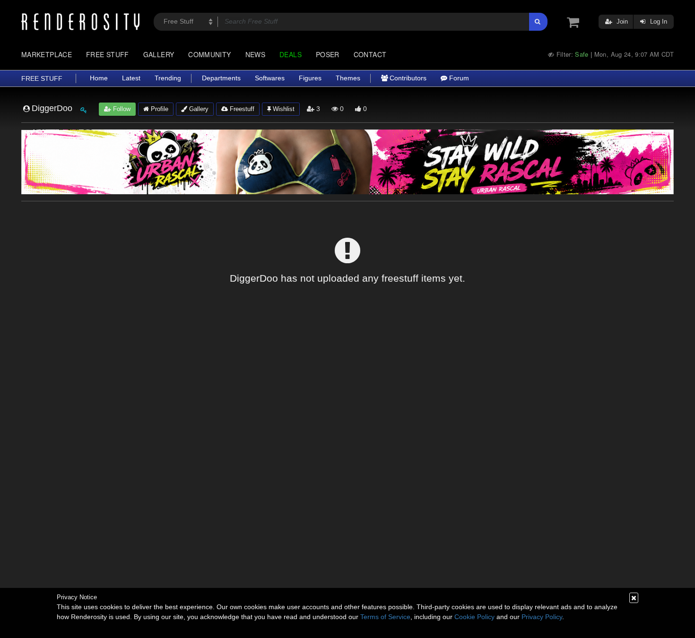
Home (99, 78)
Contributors (407, 78)
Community (209, 54)
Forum (458, 78)
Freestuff (241, 108)
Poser (327, 54)
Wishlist (283, 108)
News (255, 54)
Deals (290, 54)
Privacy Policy (541, 617)
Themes (348, 78)
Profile (158, 108)
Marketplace (46, 54)
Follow (120, 108)
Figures (310, 78)
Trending (168, 78)
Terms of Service (385, 617)
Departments (221, 78)
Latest (131, 78)
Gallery (158, 54)
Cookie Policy (474, 617)
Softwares (270, 78)
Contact (370, 54)
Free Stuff (107, 54)
